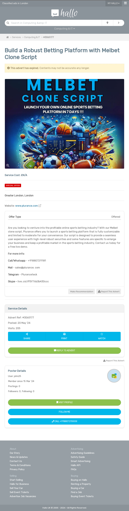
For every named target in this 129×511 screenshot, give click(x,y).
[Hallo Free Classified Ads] (64, 12)
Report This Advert (110, 291)
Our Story (15, 453)
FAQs (73, 469)
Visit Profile (65, 402)
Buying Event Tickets (82, 496)
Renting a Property (81, 484)
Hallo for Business (19, 484)
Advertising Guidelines (82, 453)
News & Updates (19, 457)
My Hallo (113, 3)
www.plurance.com (26, 205)
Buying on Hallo (79, 480)
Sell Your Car (16, 488)
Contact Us (16, 461)
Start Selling (16, 480)
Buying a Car (77, 488)
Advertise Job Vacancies (23, 496)
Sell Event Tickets (19, 492)
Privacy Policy (17, 469)
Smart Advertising (80, 461)
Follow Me (64, 412)
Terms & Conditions (20, 465)
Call (65, 421)
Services (16, 37)
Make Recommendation (81, 291)
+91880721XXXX (68, 421)
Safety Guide (78, 457)
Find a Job (76, 492)
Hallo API (75, 465)
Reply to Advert (65, 350)
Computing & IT (32, 37)
